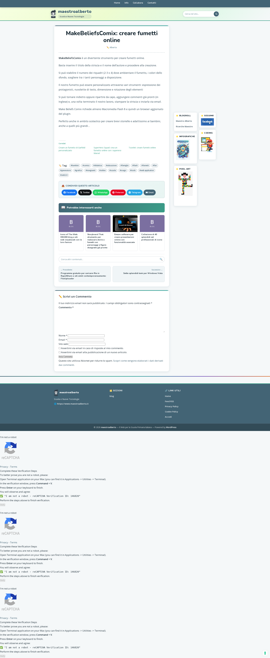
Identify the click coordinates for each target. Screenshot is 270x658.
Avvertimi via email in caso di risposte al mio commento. (92, 348)
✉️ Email (150, 192)
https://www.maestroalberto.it (73, 403)
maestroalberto (74, 11)
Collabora (138, 2)
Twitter (85, 192)
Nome (63, 335)
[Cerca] (216, 13)
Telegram (136, 192)
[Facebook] (207, 122)
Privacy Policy (171, 406)
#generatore (65, 170)
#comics (86, 165)
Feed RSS (169, 401)
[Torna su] (262, 653)
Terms (13, 466)
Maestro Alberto (184, 121)
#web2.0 (63, 175)
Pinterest (119, 192)
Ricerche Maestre (184, 126)
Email (63, 339)
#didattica (97, 165)
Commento (66, 307)
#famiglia (124, 165)
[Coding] (207, 144)
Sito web (63, 344)
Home (117, 2)
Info (126, 2)
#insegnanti (90, 170)
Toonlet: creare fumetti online (142, 147)
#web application (147, 170)
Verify (2, 505)
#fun (155, 165)
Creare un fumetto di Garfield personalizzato (72, 149)
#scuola (112, 170)
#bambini (75, 165)
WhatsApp (102, 192)
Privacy (4, 466)
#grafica (78, 170)
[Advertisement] (195, 67)
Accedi (168, 416)
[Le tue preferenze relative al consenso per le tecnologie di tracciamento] (265, 653)
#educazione (111, 165)
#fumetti (145, 165)
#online (102, 170)
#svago (123, 170)
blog (112, 396)
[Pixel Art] (185, 184)
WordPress (171, 427)
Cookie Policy (171, 411)
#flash (135, 165)
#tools (133, 170)
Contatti (152, 2)
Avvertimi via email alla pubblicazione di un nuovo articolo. (94, 352)
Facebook (71, 192)
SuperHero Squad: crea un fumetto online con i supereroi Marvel (107, 150)
